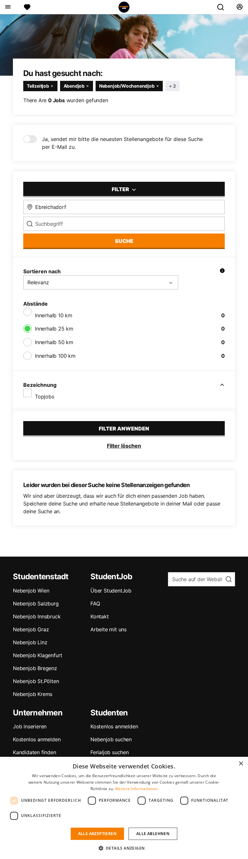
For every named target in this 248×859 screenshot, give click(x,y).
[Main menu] (7, 7)
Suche (124, 241)
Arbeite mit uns (108, 629)
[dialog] (124, 808)
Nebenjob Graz (31, 629)
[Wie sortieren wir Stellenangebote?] (222, 271)
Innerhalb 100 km (55, 356)
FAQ (95, 603)
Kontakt (99, 616)
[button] (124, 848)
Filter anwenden (124, 428)
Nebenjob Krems (32, 694)
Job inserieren (29, 726)
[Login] (239, 7)
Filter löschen (124, 445)
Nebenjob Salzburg (36, 603)
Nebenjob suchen (111, 739)
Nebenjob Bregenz (35, 668)
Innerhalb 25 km (54, 328)
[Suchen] (223, 7)
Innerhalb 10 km (53, 315)
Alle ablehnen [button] (153, 833)
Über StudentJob (110, 590)
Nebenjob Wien (31, 590)
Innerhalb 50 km (54, 342)
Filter (121, 189)
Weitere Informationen (136, 788)
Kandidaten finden (34, 752)
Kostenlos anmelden (36, 739)
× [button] (240, 763)
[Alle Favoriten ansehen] (27, 7)
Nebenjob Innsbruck (36, 616)
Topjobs (44, 396)
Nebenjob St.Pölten (36, 681)
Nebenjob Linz (30, 642)
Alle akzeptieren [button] (97, 833)
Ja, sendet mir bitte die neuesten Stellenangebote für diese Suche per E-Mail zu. (122, 143)
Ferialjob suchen (109, 752)
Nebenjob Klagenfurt (37, 655)
